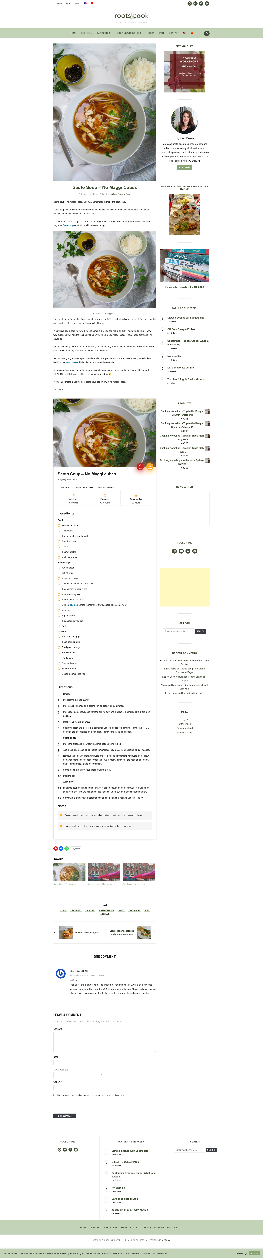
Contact (77, 3)
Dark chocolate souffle (180, 367)
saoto (121, 910)
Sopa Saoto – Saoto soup (64, 884)
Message (57, 1029)
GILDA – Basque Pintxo (181, 329)
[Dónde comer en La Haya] (139, 872)
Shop (151, 32)
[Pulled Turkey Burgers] (66, 932)
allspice (74, 604)
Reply (101, 975)
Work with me (110, 1227)
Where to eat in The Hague (100, 884)
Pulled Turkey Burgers (87, 932)
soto (147, 910)
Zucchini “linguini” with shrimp (185, 379)
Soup (128, 194)
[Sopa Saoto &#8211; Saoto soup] (69, 872)
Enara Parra (170, 668)
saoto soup (134, 910)
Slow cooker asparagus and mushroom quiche (122, 932)
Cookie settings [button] (240, 1253)
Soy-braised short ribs (192, 693)
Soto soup (68, 225)
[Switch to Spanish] (92, 3)
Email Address (60, 1069)
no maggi (90, 910)
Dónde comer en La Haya (134, 884)
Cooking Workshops (129, 32)
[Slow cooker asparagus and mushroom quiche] (144, 932)
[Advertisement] (185, 587)
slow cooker (71, 362)
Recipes (85, 32)
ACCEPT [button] (254, 1253)
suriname (104, 914)
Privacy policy (175, 1227)
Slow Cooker (118, 194)
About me (58, 3)
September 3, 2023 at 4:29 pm (82, 975)
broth (63, 910)
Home (73, 32)
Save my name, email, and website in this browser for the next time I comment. (91, 1095)
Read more (184, 167)
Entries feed (184, 723)
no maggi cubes (106, 910)
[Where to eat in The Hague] (104, 872)
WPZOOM (166, 1240)
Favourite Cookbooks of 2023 (184, 287)
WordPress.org (184, 732)
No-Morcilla (174, 356)
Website (57, 1082)
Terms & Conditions (153, 1227)
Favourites (103, 32)
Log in (184, 719)
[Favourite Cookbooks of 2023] (184, 251)
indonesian (76, 910)
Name (56, 1057)
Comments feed (185, 728)
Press (68, 3)
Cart (161, 32)
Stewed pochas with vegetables (185, 317)
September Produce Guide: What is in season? (134, 1174)
